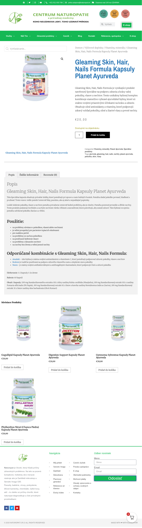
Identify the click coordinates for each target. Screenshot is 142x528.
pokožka (88, 156)
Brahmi (15, 262)
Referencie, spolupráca (111, 36)
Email (97, 467)
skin (94, 156)
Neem (15, 265)
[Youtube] (17, 508)
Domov (79, 47)
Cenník (66, 36)
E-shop (133, 36)
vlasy (99, 156)
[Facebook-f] (6, 508)
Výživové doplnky (94, 47)
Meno (97, 458)
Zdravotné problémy (45, 36)
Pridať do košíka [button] (12, 367)
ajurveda (92, 154)
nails (111, 154)
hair (106, 154)
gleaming (100, 154)
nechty (116, 154)
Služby (9, 36)
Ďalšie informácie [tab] (29, 174)
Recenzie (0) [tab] (50, 174)
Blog (80, 36)
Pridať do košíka (98, 134)
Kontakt (91, 36)
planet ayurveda (126, 154)
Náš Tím (24, 36)
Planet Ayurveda (116, 149)
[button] (62, 58)
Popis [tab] (11, 174)
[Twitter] (12, 508)
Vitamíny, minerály (115, 47)
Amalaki (16, 259)
